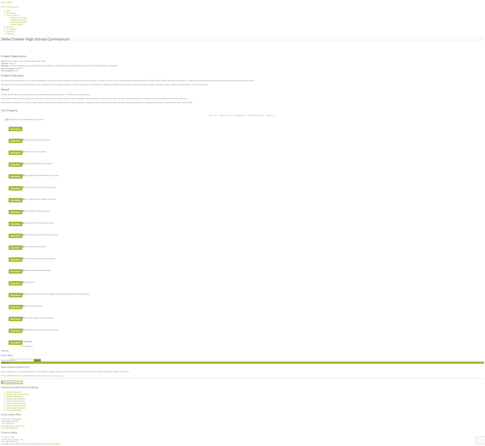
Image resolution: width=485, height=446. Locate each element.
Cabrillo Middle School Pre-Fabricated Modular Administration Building (51, 301)
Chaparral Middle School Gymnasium (30, 170)
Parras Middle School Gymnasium (28, 218)
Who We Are (11, 13)
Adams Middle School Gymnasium (27, 147)
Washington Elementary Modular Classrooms (36, 337)
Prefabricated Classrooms (16, 408)
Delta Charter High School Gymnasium (31, 123)
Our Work (9, 27)
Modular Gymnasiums (19, 17)
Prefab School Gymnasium (16, 403)
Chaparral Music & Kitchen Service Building (34, 289)
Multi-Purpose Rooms (19, 22)
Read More (15, 129)
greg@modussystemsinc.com (12, 439)
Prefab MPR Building (14, 410)
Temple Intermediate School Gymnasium (32, 265)
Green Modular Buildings (15, 401)
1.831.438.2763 (13, 7)
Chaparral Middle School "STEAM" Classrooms (35, 135)
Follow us (5, 363)
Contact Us (10, 33)
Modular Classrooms (19, 20)
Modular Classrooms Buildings (17, 394)
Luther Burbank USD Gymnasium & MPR (30, 194)
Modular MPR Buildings (15, 396)
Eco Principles (11, 29)
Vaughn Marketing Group (50, 444)
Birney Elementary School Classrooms (31, 182)
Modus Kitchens (17, 24)
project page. (58, 376)
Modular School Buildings (15, 399)
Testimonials (10, 31)
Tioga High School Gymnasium (26, 230)
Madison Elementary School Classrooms (32, 158)
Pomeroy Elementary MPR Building (28, 277)
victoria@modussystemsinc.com (13, 426)
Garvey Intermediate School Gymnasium (32, 253)
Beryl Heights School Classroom (28, 206)
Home (8, 11)
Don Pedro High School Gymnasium (29, 242)
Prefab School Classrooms (16, 405)
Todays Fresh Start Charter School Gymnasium (36, 325)
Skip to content (6, 2)
